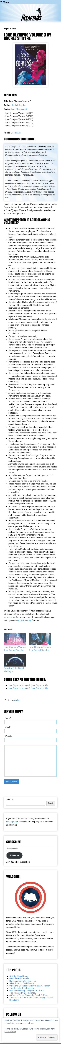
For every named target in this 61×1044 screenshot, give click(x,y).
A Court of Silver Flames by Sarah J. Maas (28, 995)
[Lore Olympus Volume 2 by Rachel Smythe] (40, 639)
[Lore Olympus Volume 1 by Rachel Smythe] (15, 639)
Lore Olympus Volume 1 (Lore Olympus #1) (28, 688)
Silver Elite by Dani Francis (21, 983)
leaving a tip (11, 822)
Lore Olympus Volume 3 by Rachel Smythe (27, 36)
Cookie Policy (10, 1032)
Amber (17, 700)
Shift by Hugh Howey (18, 976)
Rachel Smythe (18, 105)
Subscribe (14, 855)
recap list (11, 617)
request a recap (24, 620)
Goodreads (16, 133)
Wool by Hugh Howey (19, 978)
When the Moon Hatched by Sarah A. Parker (29, 986)
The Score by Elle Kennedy (21, 988)
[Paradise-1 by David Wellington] (15, 660)
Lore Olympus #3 (19, 109)
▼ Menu (4, 2)
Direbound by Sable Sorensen (22, 981)
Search (9, 799)
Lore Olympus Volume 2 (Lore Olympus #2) (28, 685)
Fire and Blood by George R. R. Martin (26, 990)
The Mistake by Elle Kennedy (22, 993)
